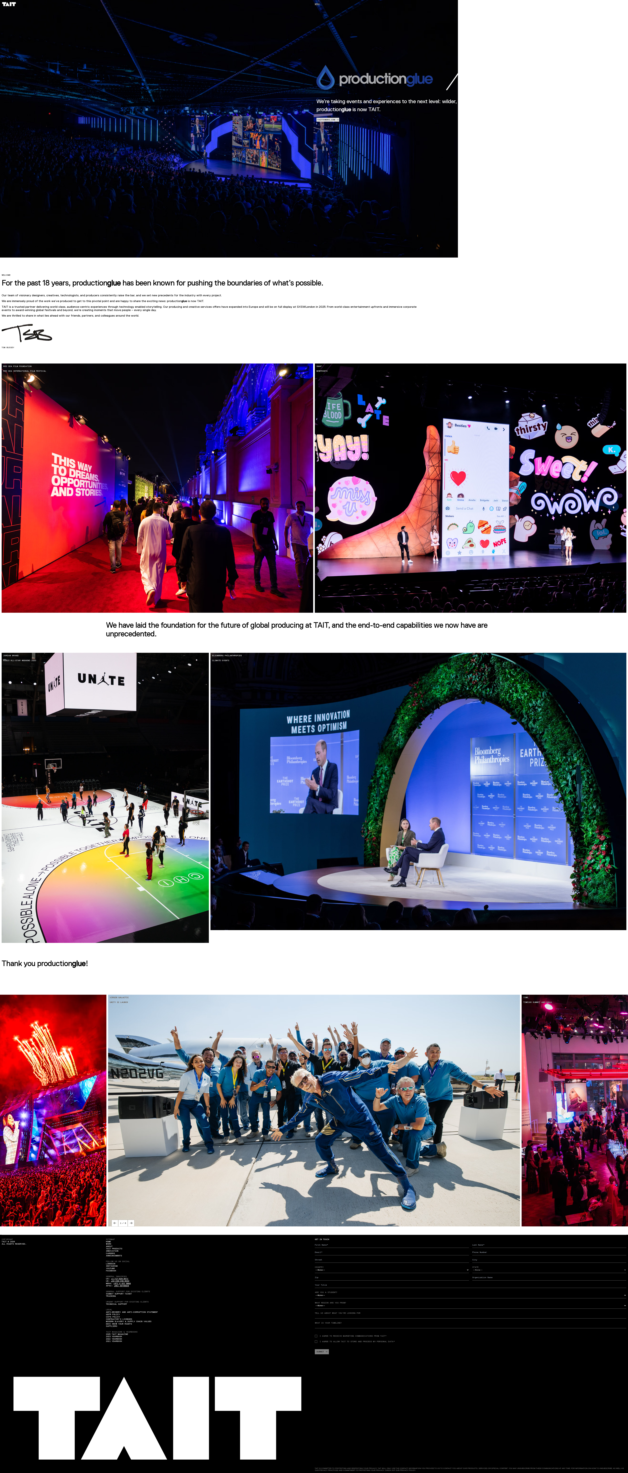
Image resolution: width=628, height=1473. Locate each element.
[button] (115, 1223)
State (475, 1267)
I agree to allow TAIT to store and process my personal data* (357, 1341)
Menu (317, 4)
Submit (320, 1352)
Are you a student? (326, 1292)
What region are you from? (330, 1303)
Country (319, 1267)
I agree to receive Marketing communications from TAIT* (353, 1336)
